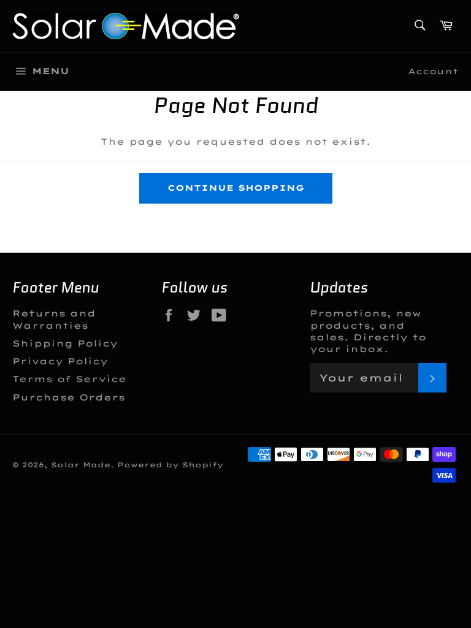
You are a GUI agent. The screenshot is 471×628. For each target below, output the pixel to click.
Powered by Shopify (170, 465)
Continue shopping (235, 188)
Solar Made (80, 465)
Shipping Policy (65, 343)
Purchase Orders (68, 397)
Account (433, 71)
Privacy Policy (60, 361)
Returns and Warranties (54, 319)
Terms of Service (69, 379)
